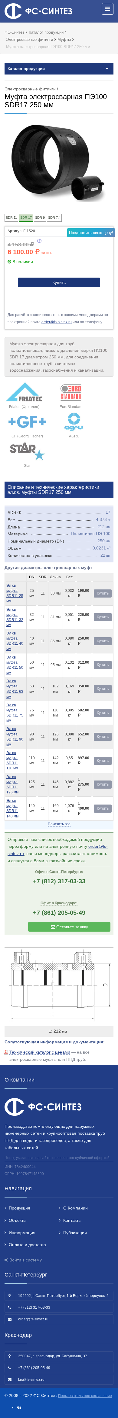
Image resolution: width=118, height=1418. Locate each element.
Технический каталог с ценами (39, 1052)
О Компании (75, 1208)
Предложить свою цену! (91, 232)
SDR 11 (11, 217)
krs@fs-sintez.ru (31, 1379)
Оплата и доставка (27, 1244)
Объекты (17, 1220)
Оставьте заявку (71, 926)
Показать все (59, 824)
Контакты (72, 1220)
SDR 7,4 (54, 217)
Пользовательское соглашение (85, 1396)
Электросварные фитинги (30, 89)
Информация (22, 1232)
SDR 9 (40, 217)
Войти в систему (25, 1260)
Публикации (75, 1232)
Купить (59, 282)
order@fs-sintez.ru (56, 322)
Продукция (19, 1208)
